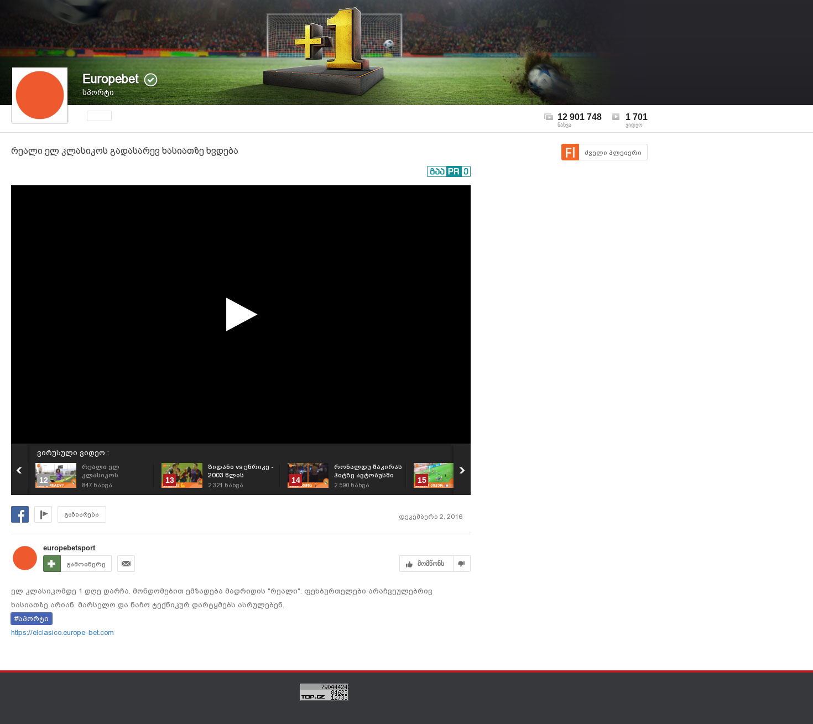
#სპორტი (31, 618)
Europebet (110, 79)
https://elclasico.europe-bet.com (62, 632)
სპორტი (98, 92)
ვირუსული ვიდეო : (73, 453)
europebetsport (69, 547)
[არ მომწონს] (462, 563)
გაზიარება (82, 514)
